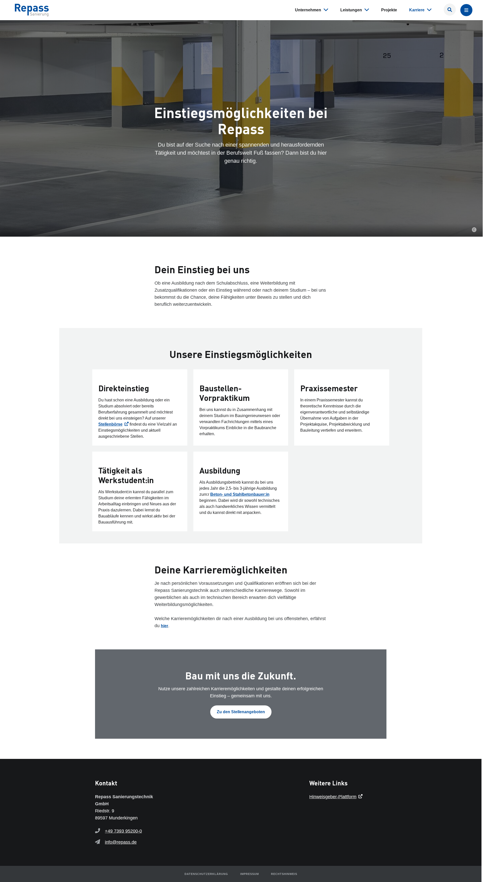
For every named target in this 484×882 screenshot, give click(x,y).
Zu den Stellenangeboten (241, 712)
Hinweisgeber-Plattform (332, 796)
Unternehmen (308, 10)
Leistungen (351, 10)
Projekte (389, 10)
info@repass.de (121, 842)
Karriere (417, 10)
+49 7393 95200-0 (123, 831)
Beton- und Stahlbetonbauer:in (239, 494)
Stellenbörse (110, 424)
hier (164, 626)
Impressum (249, 873)
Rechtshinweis (284, 873)
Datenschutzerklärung (206, 873)
